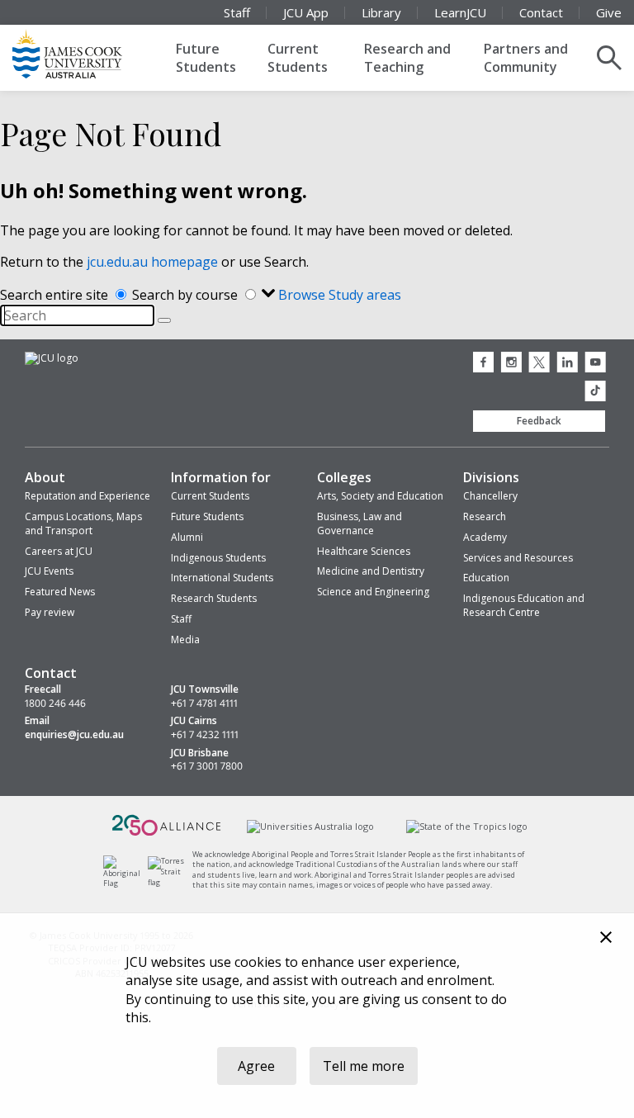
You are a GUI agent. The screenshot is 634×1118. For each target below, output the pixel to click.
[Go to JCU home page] (51, 358)
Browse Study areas (339, 295)
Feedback (539, 421)
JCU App (306, 12)
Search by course (186, 295)
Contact (541, 12)
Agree (256, 1066)
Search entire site (55, 295)
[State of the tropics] (466, 826)
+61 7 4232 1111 (205, 734)
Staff (237, 12)
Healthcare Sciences (363, 551)
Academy (485, 537)
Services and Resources (518, 558)
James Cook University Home (86, 53)
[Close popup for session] (606, 939)
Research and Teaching (407, 58)
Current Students (297, 58)
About (45, 477)
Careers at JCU (58, 551)
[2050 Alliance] (167, 833)
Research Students (214, 598)
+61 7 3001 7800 (207, 766)
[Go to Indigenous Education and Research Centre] (126, 883)
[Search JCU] (609, 57)
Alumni (187, 537)
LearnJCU (460, 12)
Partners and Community (526, 58)
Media (185, 639)
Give (609, 12)
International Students (222, 578)
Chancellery (490, 496)
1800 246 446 (55, 703)
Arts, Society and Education (380, 496)
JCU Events (49, 571)
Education (486, 578)
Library (381, 12)
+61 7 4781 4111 (204, 703)
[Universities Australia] (311, 826)
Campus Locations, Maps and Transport (83, 523)
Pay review (49, 612)
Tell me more (364, 1066)
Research (484, 516)
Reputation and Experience (87, 496)
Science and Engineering (373, 592)
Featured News (60, 592)
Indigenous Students (218, 558)
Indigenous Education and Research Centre (523, 605)
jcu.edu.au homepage (152, 262)
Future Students (206, 58)
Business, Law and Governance (359, 523)
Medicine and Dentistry (370, 571)
